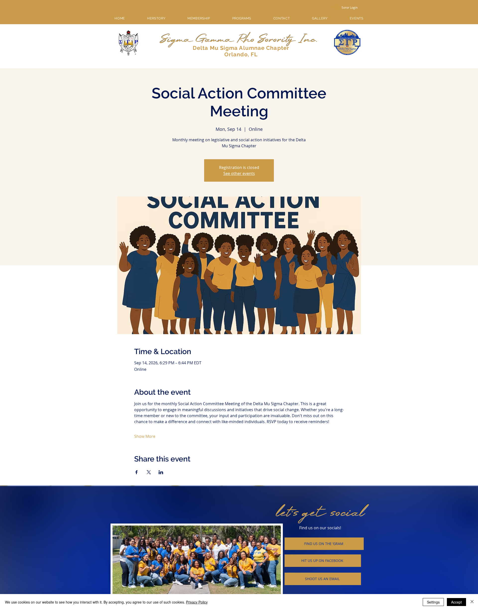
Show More (144, 436)
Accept (456, 602)
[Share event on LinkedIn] (161, 472)
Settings (433, 602)
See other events (239, 173)
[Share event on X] (148, 472)
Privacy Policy (197, 602)
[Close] (472, 602)
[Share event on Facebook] (136, 472)
